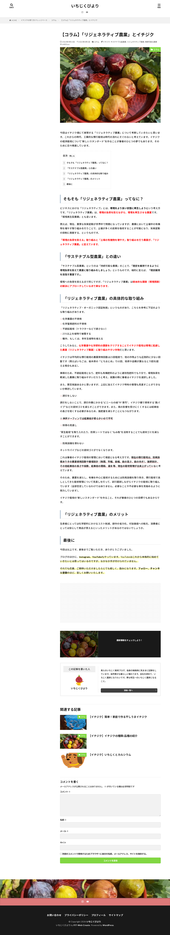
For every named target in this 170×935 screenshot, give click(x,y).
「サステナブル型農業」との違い (79, 168)
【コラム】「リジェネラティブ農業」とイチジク (78, 20)
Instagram (84, 557)
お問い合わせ (54, 915)
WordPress (108, 925)
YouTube (97, 557)
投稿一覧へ (128, 690)
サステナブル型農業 (118, 42)
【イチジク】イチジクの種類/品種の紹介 (113, 735)
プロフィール (98, 915)
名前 (63, 820)
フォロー (143, 568)
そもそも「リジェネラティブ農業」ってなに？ (85, 163)
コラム (53, 20)
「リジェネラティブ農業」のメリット (81, 179)
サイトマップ (116, 915)
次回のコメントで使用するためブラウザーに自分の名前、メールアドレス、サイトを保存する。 (105, 854)
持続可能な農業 (151, 42)
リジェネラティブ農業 (135, 42)
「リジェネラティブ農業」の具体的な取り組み (85, 173)
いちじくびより (85, 6)
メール (64, 831)
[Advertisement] (85, 601)
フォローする (129, 644)
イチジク (106, 42)
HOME (14, 20)
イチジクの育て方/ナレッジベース (34, 20)
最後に (68, 184)
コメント (65, 792)
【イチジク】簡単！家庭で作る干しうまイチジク (118, 716)
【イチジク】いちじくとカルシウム (110, 754)
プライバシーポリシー (76, 915)
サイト (63, 843)
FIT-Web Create (82, 925)
